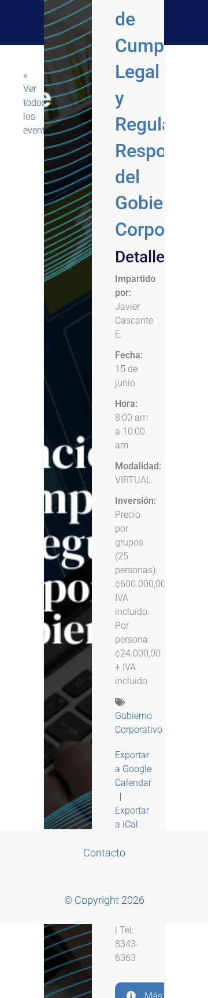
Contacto (104, 853)
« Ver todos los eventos (34, 102)
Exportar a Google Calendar (133, 769)
